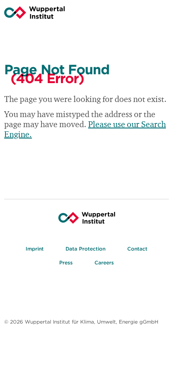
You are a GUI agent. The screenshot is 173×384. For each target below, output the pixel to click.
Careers (104, 262)
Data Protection (85, 249)
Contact (137, 249)
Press (66, 262)
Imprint (35, 249)
